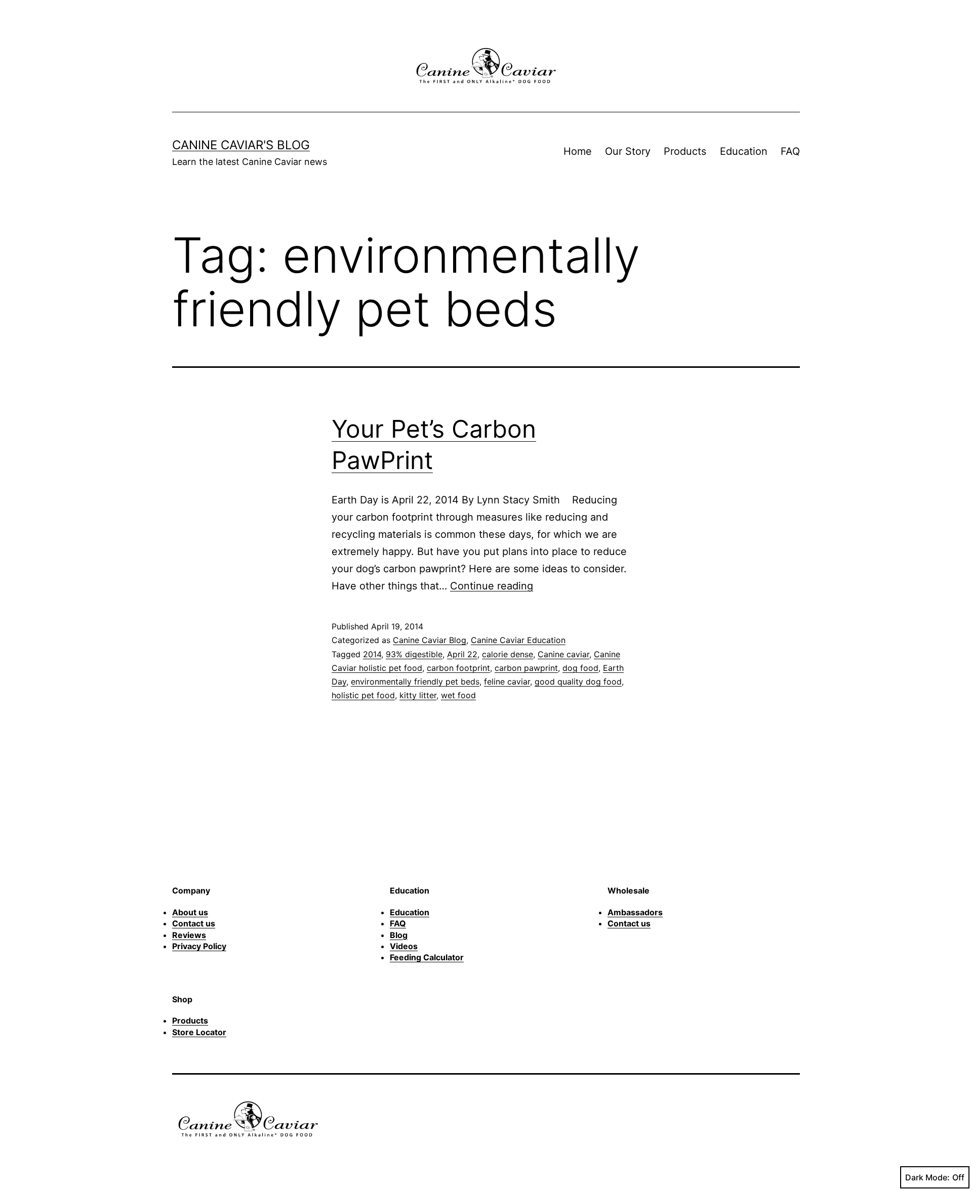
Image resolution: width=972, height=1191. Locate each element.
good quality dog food (578, 681)
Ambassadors (635, 912)
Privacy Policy (199, 946)
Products (685, 151)
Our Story (628, 151)
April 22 (462, 654)
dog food (580, 668)
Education (743, 151)
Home (577, 151)
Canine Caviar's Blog (241, 145)
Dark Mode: (927, 1177)
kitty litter (417, 695)
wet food (458, 695)
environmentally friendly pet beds (415, 681)
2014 (372, 654)
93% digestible (414, 654)
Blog (399, 935)
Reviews (189, 935)
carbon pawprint (526, 668)
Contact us (193, 923)
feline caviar (507, 681)
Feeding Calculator (427, 957)
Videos (404, 946)
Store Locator (199, 1032)
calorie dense (507, 654)
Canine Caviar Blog (429, 640)
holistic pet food (363, 695)
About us (190, 912)
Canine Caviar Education (518, 640)
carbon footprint (458, 668)
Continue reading (491, 586)
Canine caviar (563, 654)
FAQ (790, 151)
